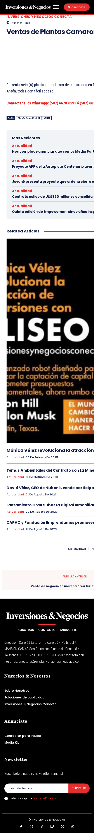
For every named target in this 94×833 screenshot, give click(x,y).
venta (47, 118)
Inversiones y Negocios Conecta (39, 16)
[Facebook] (21, 827)
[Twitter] (63, 827)
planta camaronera (29, 118)
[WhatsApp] (73, 827)
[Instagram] (31, 827)
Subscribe (79, 788)
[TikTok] (42, 827)
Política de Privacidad (45, 798)
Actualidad (22, 145)
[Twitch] (52, 827)
